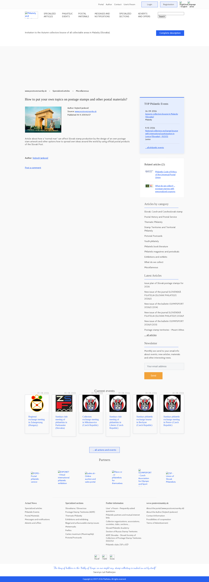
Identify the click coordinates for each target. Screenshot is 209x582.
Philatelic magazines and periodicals (161, 251)
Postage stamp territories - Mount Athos (164, 329)
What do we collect (153, 262)
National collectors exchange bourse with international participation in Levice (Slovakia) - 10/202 (161, 133)
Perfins (68, 530)
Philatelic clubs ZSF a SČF (117, 544)
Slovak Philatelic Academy (117, 528)
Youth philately (151, 241)
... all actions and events (104, 450)
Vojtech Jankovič (40, 158)
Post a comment (33, 167)
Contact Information (155, 515)
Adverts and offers (144, 15)
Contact (117, 4)
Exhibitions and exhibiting (76, 519)
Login (149, 4)
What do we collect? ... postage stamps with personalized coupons (165, 189)
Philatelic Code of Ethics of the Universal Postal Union (166, 174)
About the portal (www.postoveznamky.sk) (165, 508)
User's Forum (129, 4)
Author (109, 4)
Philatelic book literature (156, 246)
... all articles (150, 335)
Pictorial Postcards (153, 236)
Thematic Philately (153, 222)
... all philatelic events (154, 147)
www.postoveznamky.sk (35, 91)
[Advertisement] (104, 66)
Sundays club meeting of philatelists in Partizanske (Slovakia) (61, 422)
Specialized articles (50, 15)
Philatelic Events (67, 15)
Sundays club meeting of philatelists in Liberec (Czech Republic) (116, 422)
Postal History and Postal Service (160, 217)
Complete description (170, 33)
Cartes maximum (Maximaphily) (79, 534)
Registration (168, 4)
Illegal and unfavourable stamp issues (82, 523)
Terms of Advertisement (157, 523)
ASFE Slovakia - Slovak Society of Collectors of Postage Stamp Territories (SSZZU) (123, 538)
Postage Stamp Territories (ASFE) (80, 512)
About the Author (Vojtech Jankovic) (162, 512)
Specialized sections (125, 15)
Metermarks (70, 526)
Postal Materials (83, 15)
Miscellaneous (82, 91)
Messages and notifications (102, 15)
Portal (101, 4)
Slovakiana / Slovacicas (75, 508)
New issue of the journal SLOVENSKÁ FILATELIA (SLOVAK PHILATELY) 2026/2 (162, 295)
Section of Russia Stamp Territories (121, 531)
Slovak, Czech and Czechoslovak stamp (163, 211)
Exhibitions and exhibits (155, 257)
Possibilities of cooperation (158, 519)
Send (153, 375)
